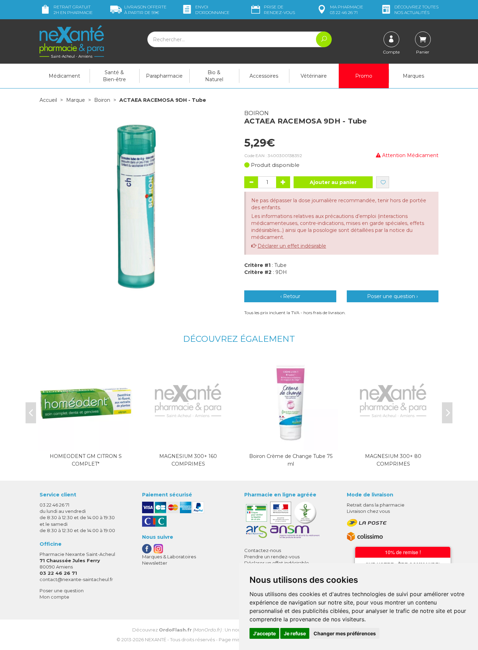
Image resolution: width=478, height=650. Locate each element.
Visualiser (85, 443)
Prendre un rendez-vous (272, 556)
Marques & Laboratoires (169, 556)
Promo (363, 76)
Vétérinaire (314, 76)
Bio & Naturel (214, 76)
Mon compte (54, 597)
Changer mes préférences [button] (345, 633)
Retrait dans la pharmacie (376, 505)
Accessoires (263, 76)
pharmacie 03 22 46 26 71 (346, 9)
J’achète (290, 443)
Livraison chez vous (368, 511)
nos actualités (416, 9)
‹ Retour (290, 296)
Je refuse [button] (295, 633)
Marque (75, 100)
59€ (145, 9)
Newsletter (154, 563)
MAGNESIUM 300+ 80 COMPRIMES (393, 460)
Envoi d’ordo (212, 9)
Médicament (64, 76)
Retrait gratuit (73, 9)
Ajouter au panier (333, 182)
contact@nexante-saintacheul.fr (76, 579)
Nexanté (155, 639)
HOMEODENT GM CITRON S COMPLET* (86, 460)
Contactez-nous (262, 550)
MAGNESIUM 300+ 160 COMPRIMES (188, 460)
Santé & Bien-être (114, 76)
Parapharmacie (164, 76)
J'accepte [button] (264, 633)
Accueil (48, 100)
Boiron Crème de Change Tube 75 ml (290, 460)
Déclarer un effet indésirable (292, 246)
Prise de (279, 9)
